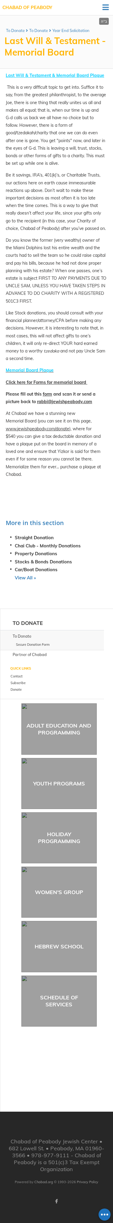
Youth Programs (59, 783)
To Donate (15, 30)
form (47, 394)
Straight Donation (34, 537)
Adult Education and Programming (59, 729)
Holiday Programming (59, 838)
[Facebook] (56, 1201)
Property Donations (36, 553)
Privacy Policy (87, 1182)
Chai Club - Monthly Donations (48, 546)
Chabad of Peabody (27, 7)
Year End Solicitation (70, 30)
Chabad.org (43, 1182)
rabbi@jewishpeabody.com (64, 401)
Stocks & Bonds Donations (43, 562)
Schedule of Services (59, 1001)
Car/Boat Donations (36, 569)
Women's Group (59, 892)
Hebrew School (59, 946)
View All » (25, 578)
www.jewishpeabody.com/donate (37, 429)
